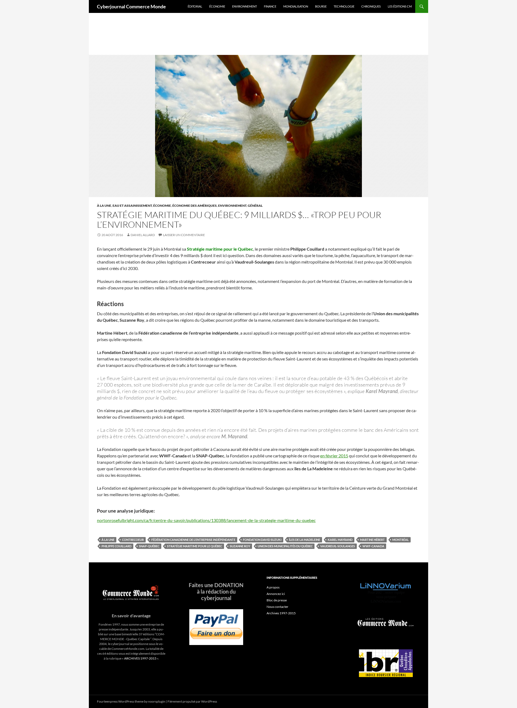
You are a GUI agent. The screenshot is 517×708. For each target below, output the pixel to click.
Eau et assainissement (132, 206)
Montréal (400, 539)
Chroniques (371, 6)
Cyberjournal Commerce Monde (131, 6)
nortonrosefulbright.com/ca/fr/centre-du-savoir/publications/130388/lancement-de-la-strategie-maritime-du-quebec (206, 520)
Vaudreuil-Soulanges (337, 546)
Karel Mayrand (340, 539)
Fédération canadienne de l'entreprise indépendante (193, 539)
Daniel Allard (143, 235)
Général (255, 206)
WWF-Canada (373, 546)
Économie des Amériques (194, 206)
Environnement (244, 6)
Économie (217, 6)
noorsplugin (156, 701)
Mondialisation (295, 6)
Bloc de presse (277, 600)
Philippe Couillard (116, 546)
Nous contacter (277, 607)
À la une (104, 206)
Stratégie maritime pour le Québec (194, 546)
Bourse (321, 6)
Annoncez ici (276, 594)
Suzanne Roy (240, 546)
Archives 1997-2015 (281, 613)
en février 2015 (334, 455)
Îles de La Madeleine (304, 539)
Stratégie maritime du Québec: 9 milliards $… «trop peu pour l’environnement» (239, 219)
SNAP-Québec (149, 546)
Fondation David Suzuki (262, 539)
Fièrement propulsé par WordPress (192, 701)
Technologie (344, 6)
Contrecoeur (133, 539)
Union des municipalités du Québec (285, 546)
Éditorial (195, 6)
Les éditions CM (400, 6)
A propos (273, 587)
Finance (270, 6)
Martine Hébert (372, 539)
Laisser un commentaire (184, 235)
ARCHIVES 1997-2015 (140, 658)
